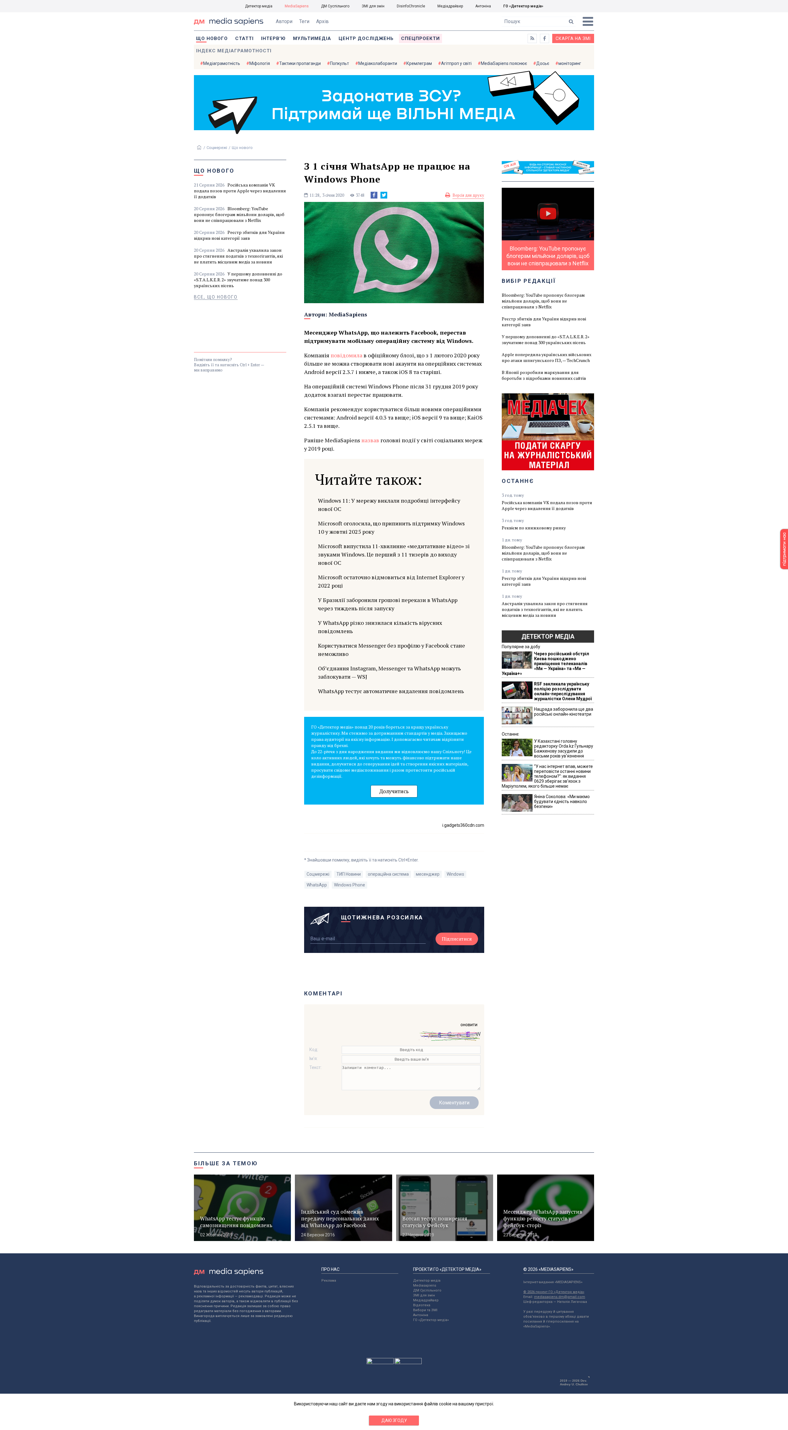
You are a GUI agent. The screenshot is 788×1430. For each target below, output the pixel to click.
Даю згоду (394, 1420)
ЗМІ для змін (373, 6)
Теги (304, 21)
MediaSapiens (297, 6)
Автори (284, 21)
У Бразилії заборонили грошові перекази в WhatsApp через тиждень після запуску (387, 604)
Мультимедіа (312, 38)
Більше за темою (226, 1163)
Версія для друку (468, 195)
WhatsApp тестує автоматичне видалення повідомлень (391, 691)
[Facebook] (374, 195)
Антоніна (483, 6)
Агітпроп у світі (456, 63)
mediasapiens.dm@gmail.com (559, 1297)
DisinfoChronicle (411, 6)
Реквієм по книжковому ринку (534, 528)
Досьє (542, 63)
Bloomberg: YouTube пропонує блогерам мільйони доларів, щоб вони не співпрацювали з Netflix (239, 214)
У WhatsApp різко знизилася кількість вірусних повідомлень (380, 627)
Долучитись (394, 791)
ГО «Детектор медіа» (523, 6)
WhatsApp (317, 884)
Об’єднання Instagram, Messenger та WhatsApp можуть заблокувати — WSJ (389, 672)
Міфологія (259, 63)
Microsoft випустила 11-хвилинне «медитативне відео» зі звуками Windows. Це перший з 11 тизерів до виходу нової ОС (394, 554)
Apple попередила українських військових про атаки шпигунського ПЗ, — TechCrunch (546, 357)
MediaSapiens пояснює (504, 63)
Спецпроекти (420, 38)
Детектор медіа (258, 6)
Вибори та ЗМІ (425, 1310)
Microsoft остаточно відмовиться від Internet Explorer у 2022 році (391, 581)
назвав (370, 440)
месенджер (428, 874)
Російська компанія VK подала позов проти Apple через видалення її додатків (240, 190)
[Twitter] (383, 195)
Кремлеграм (419, 63)
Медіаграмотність (221, 63)
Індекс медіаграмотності (233, 51)
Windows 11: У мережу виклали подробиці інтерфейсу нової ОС (389, 504)
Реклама (328, 1281)
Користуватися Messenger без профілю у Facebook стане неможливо (391, 649)
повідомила (346, 355)
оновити (468, 1024)
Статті (244, 38)
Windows (455, 874)
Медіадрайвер (450, 6)
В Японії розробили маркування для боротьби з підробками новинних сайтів (544, 375)
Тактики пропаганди (300, 63)
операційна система (388, 874)
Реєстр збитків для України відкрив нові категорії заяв (239, 235)
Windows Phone (349, 884)
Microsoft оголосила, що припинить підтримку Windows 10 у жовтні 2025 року (391, 527)
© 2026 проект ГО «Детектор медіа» (553, 1292)
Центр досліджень (366, 38)
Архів (322, 21)
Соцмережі (217, 147)
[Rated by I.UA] (380, 1362)
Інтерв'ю (273, 38)
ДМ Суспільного (335, 6)
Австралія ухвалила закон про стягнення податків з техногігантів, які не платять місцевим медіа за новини (238, 256)
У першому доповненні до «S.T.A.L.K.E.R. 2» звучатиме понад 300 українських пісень (238, 279)
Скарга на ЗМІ (573, 38)
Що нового (212, 38)
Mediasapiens (424, 1285)
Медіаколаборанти (377, 63)
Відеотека (421, 1305)
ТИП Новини (348, 874)
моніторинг (569, 63)
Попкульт (339, 63)
